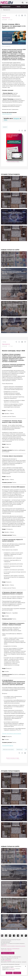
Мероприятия (6, 17)
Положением (12, 968)
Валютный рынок (5, 849)
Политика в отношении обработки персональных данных (13, 946)
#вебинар (19, 749)
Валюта (19, 6)
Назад (4, 15)
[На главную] (7, 2)
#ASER (5, 127)
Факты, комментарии (6, 286)
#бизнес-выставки (8, 749)
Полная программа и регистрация (11, 733)
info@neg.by (9, 948)
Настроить (17, 972)
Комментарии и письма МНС (8, 319)
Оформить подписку (7, 953)
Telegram (16, 118)
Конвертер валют (6, 6)
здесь (5, 944)
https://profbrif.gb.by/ (7, 745)
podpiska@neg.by (15, 948)
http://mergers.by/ (7, 113)
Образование (5, 302)
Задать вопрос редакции (6, 949)
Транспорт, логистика (6, 269)
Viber (5, 120)
